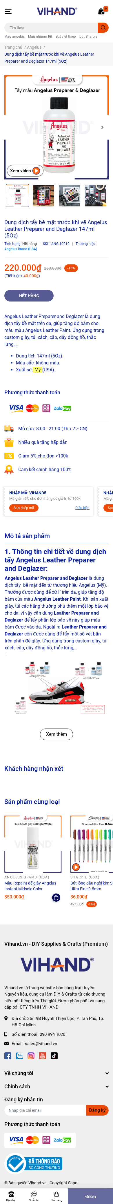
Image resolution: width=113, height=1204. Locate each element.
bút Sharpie (88, 36)
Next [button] (102, 127)
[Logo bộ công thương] (33, 1163)
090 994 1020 (52, 1034)
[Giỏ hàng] (101, 11)
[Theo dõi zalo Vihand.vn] (19, 1055)
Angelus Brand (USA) (20, 249)
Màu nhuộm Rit (40, 36)
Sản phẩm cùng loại (32, 801)
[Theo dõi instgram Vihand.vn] (31, 1055)
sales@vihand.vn (41, 1043)
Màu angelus (14, 36)
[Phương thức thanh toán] (40, 408)
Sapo (72, 1183)
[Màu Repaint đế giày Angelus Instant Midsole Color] (33, 844)
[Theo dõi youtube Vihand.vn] (42, 1055)
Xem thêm (56, 734)
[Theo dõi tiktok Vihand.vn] (54, 1055)
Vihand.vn (37, 1183)
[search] (103, 28)
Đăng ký (97, 1110)
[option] (56, 127)
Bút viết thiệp (66, 36)
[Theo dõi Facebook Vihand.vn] (7, 1055)
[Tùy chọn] (56, 898)
